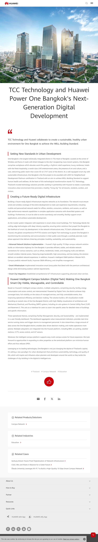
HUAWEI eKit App (18, 517)
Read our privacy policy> (71, 539)
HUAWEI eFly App (40, 517)
